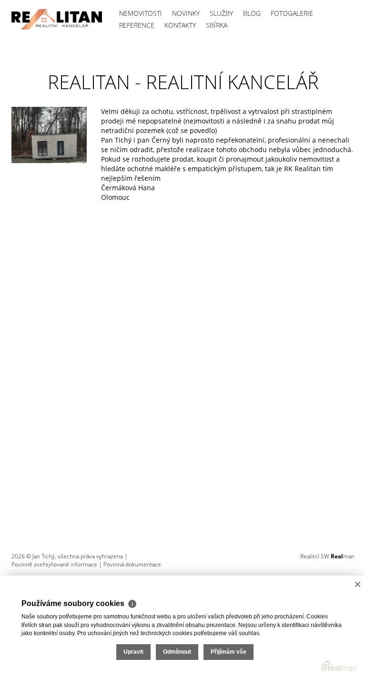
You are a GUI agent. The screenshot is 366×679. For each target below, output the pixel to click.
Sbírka (216, 25)
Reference (136, 25)
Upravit (133, 651)
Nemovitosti (140, 13)
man (343, 556)
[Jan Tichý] (56, 19)
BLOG (252, 13)
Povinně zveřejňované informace (54, 564)
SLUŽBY (221, 13)
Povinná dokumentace (132, 564)
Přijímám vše (228, 651)
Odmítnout (177, 651)
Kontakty (180, 25)
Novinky (186, 13)
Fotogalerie (292, 13)
